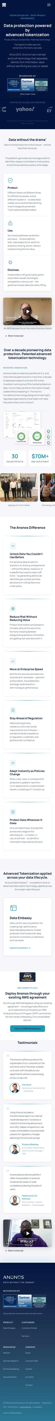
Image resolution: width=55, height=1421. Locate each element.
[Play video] (27, 311)
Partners (25, 1336)
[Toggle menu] (49, 5)
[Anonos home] (4, 5)
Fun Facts (29, 1377)
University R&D (31, 1361)
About (28, 1353)
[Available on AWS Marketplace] (27, 977)
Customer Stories (29, 1328)
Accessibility (37, 1407)
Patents (6, 1353)
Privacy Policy (13, 1407)
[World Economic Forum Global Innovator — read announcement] (14, 84)
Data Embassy (9, 1328)
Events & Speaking (11, 1369)
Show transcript (15, 335)
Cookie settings (25, 1407)
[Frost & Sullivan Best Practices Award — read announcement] (41, 84)
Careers (28, 1369)
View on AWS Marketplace (27, 1028)
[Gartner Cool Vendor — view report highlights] (27, 84)
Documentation (10, 1377)
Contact (29, 1385)
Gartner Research (10, 1361)
